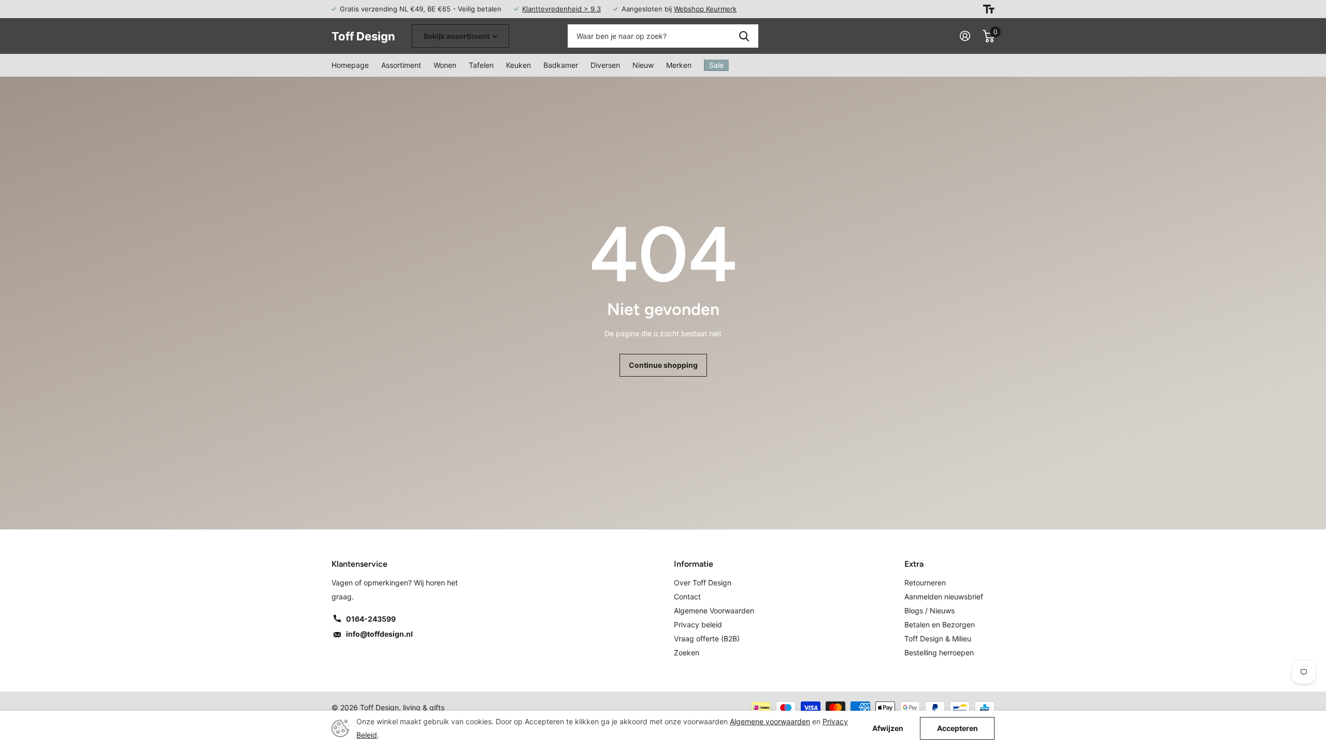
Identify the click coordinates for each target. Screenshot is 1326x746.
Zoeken (744, 36)
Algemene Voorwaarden (714, 610)
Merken (678, 65)
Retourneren (925, 582)
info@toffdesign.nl (379, 633)
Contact (687, 596)
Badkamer (560, 65)
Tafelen (481, 65)
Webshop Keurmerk (705, 9)
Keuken (518, 65)
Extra (914, 564)
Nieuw (643, 65)
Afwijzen (887, 728)
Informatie (693, 564)
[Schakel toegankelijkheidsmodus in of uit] (988, 9)
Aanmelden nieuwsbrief (943, 596)
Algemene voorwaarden (770, 721)
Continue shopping (663, 365)
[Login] (965, 36)
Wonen (445, 65)
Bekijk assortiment (457, 36)
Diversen (605, 65)
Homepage (350, 65)
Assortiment (401, 65)
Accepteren (957, 728)
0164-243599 (371, 618)
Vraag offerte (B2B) (707, 638)
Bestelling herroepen (939, 652)
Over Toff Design (702, 582)
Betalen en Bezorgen (939, 624)
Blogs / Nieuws (929, 610)
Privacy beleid (698, 624)
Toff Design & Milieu (937, 638)
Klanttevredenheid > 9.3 (561, 9)
